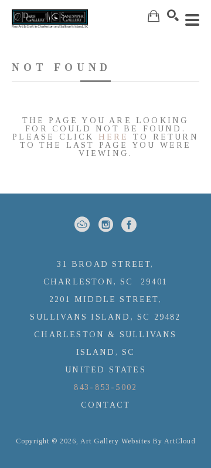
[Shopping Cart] (153, 16)
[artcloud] (82, 224)
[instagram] (105, 224)
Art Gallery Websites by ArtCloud (138, 441)
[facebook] (129, 224)
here (113, 137)
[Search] (173, 15)
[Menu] (192, 20)
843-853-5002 (105, 387)
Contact (105, 405)
